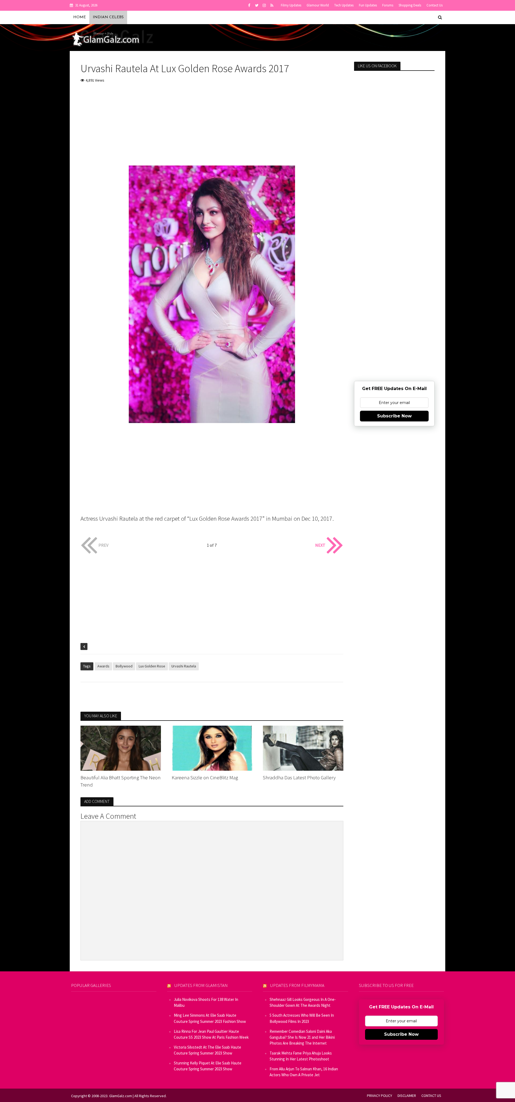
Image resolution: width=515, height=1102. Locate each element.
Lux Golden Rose (152, 666)
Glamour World (318, 5)
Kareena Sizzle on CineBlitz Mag (205, 777)
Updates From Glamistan (201, 985)
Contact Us (434, 5)
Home (79, 17)
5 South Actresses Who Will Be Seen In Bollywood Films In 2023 (302, 1018)
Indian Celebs (108, 17)
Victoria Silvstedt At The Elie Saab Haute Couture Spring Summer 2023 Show (207, 1050)
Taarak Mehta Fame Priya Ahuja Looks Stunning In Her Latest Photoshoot (301, 1055)
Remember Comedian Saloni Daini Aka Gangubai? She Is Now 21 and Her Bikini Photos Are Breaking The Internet (302, 1037)
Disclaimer (407, 1095)
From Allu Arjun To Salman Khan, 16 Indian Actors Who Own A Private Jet (304, 1071)
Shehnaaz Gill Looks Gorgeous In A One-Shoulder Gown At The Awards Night (303, 1002)
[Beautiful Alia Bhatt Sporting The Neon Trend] (120, 747)
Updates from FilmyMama (297, 985)
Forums (387, 5)
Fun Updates (368, 5)
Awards (103, 666)
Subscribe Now (394, 415)
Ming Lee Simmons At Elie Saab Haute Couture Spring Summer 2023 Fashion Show (210, 1018)
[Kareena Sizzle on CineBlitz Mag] (212, 747)
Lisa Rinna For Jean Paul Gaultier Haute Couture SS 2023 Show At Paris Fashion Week (211, 1034)
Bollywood (124, 666)
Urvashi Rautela (183, 666)
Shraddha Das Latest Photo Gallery (299, 777)
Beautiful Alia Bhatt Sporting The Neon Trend (120, 781)
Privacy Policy (379, 1095)
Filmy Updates (291, 5)
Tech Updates (344, 5)
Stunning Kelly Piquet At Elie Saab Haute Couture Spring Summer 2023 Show (207, 1065)
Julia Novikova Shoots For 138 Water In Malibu (206, 1002)
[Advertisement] (211, 128)
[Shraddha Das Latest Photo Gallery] (303, 747)
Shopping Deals (410, 5)
